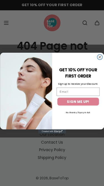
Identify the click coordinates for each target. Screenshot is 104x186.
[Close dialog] (99, 57)
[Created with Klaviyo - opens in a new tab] (52, 131)
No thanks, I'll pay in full (78, 112)
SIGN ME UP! (78, 101)
